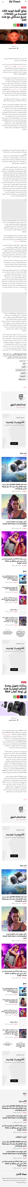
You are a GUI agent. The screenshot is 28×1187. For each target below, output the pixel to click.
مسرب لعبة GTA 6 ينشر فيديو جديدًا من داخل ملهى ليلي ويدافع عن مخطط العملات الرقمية (14, 561)
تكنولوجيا (24, 491)
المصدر (25, 387)
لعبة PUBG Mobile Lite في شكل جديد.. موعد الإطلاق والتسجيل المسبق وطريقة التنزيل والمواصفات (14, 486)
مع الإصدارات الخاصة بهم (16, 89)
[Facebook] (25, 25)
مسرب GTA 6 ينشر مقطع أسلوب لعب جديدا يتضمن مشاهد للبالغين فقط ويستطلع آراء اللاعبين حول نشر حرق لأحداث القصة (10, 620)
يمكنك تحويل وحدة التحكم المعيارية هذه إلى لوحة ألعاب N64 (7, 632)
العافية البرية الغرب (22, 66)
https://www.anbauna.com (21, 407)
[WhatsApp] (14, 25)
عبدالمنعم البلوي (12, 48)
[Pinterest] (18, 25)
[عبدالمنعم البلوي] (18, 48)
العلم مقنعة (10, 66)
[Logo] (14, 2)
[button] (23, 361)
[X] (21, 25)
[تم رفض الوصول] (23, 610)
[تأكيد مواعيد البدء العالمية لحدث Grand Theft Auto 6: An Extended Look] (14, 506)
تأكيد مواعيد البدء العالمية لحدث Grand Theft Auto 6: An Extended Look (15, 524)
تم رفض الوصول (14, 609)
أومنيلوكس (16, 241)
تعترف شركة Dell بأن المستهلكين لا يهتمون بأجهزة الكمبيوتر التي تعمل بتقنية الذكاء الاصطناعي (20, 634)
